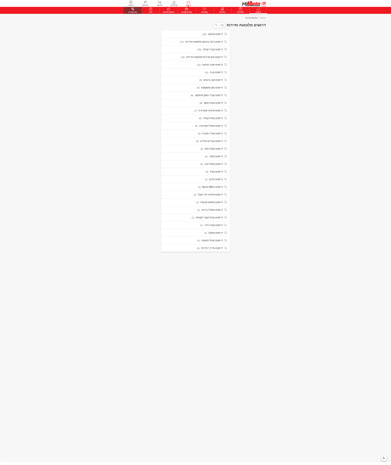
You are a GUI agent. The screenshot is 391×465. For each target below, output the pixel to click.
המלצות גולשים (168, 12)
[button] (384, 458)
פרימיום (145, 5)
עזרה (150, 12)
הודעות (159, 5)
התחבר (131, 5)
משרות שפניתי (186, 12)
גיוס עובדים (132, 12)
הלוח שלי (240, 12)
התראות (222, 12)
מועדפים (204, 12)
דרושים (188, 5)
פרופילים (174, 5)
